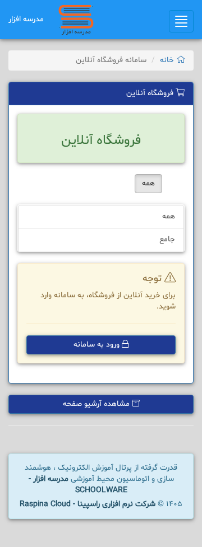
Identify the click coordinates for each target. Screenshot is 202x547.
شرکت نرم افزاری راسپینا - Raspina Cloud (87, 504)
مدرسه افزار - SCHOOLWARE (78, 484)
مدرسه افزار (26, 19)
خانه (168, 60)
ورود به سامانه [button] (98, 344)
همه (148, 183)
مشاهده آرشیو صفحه (97, 404)
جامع (167, 239)
